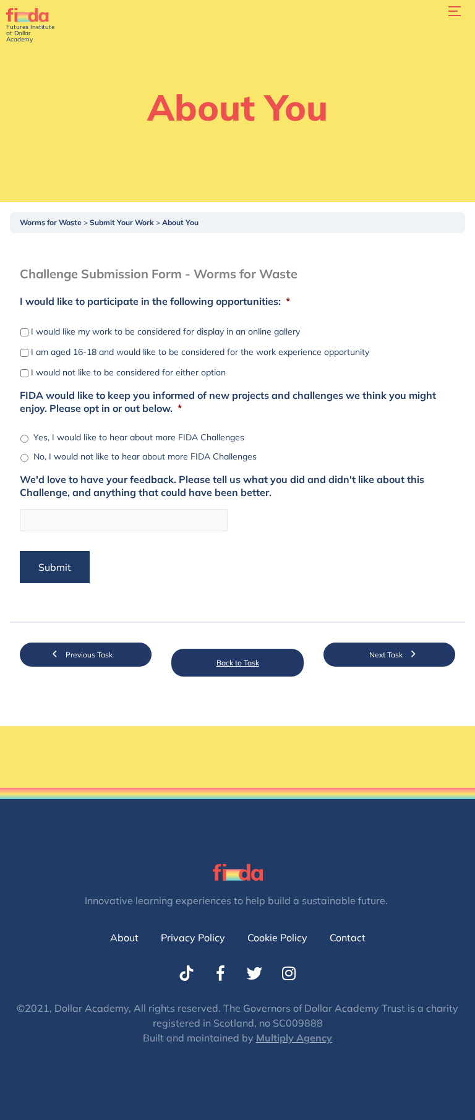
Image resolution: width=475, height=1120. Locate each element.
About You (180, 222)
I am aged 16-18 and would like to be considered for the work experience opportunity (200, 351)
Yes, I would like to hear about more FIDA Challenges (138, 437)
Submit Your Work (123, 222)
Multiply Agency (294, 1038)
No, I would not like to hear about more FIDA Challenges (145, 456)
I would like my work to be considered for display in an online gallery (165, 331)
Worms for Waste (51, 222)
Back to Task (237, 662)
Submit (54, 567)
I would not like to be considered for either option (128, 372)
